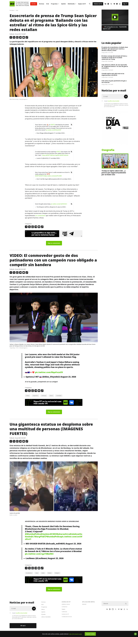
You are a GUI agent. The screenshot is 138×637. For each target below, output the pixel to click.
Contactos (64, 607)
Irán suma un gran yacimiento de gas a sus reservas (114, 81)
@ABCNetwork (64, 155)
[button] (115, 17)
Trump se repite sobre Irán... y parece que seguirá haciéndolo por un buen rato (114, 173)
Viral (47, 4)
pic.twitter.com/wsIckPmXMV (54, 176)
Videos (43, 609)
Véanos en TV (98, 4)
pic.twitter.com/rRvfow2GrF (53, 130)
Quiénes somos (66, 604)
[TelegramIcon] (114, 4)
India (43, 573)
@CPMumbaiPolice (51, 536)
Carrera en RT (65, 614)
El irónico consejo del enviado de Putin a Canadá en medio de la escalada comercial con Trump (114, 57)
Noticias (41, 4)
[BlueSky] (117, 4)
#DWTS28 (43, 176)
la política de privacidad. (113, 101)
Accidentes (29, 573)
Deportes (35, 395)
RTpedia (43, 614)
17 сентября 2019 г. (59, 133)
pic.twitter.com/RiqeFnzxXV (49, 372)
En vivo (34, 4)
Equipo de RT (82, 4)
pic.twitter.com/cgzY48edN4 (39, 553)
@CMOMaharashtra (60, 534)
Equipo (63, 609)
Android (84, 604)
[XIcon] (111, 4)
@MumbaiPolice (33, 534)
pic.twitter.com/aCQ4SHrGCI (59, 204)
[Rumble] (108, 4)
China (27, 395)
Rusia (51, 395)
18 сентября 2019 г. (65, 179)
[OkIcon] (120, 4)
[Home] (12, 3)
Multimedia (71, 4)
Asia (37, 573)
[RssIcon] (127, 609)
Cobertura (64, 611)
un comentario (40, 215)
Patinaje (44, 395)
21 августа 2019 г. (61, 207)
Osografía (108, 150)
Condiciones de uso (67, 616)
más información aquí (75, 634)
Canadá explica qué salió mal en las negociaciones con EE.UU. (113, 74)
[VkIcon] (105, 4)
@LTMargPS (36, 536)
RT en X (23, 626)
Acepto (111, 101)
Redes (49, 573)
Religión (57, 573)
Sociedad (58, 395)
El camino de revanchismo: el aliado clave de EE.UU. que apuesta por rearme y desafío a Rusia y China (115, 48)
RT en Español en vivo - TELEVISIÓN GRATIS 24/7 (114, 28)
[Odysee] (112, 609)
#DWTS (52, 124)
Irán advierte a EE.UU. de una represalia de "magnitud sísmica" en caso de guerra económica (115, 66)
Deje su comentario (54, 243)
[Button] (90, 4)
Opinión (63, 4)
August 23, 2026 (68, 376)
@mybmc (45, 534)
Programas (54, 4)
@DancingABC (55, 155)
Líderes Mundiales (46, 617)
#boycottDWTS (46, 155)
